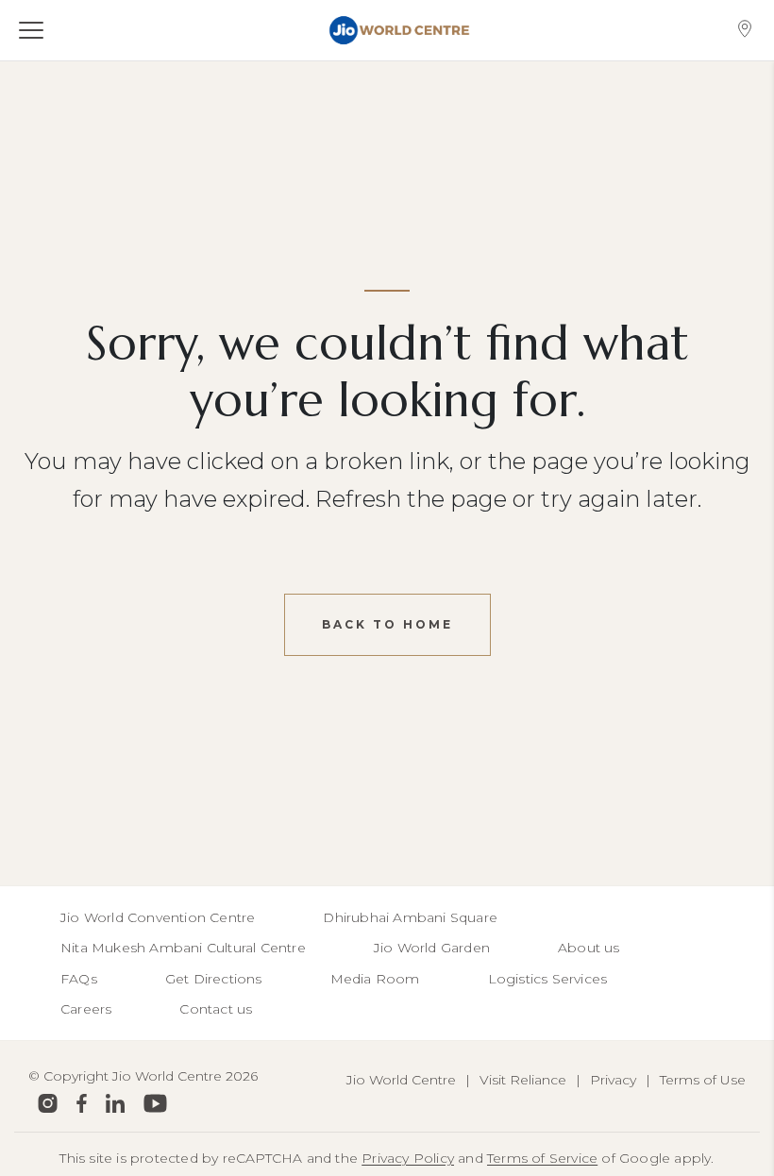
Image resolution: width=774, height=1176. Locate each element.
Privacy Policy (408, 1158)
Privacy (613, 1079)
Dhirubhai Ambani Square (410, 917)
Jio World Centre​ (401, 1079)
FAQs (78, 978)
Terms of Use (703, 1079)
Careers (85, 1008)
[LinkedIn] (115, 1103)
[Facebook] (81, 1103)
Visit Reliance (523, 1079)
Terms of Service (542, 1158)
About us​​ (589, 947)
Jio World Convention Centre (157, 917)
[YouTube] (155, 1103)
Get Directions (213, 978)
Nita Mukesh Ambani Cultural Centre (183, 947)
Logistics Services (548, 978)
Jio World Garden (432, 947)
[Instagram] (48, 1103)
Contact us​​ (215, 1008)
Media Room (375, 978)
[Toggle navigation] (41, 30)
